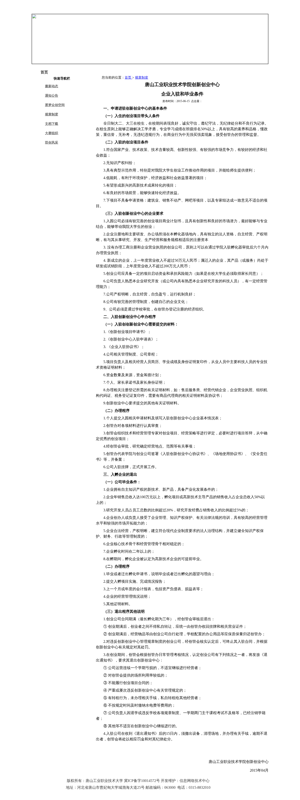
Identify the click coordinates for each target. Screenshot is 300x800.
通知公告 (51, 95)
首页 (128, 77)
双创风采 (51, 142)
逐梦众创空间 (55, 105)
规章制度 (51, 114)
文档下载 (51, 124)
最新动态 (51, 86)
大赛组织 (51, 133)
